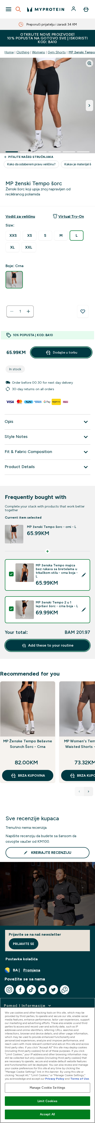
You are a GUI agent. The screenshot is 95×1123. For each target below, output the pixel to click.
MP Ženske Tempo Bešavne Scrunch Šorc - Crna (27, 744)
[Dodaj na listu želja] (83, 311)
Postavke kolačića (22, 959)
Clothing (22, 52)
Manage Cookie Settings (47, 1087)
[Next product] (88, 791)
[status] (20, 311)
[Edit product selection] (83, 575)
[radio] (13, 236)
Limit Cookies (47, 1101)
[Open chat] (64, 989)
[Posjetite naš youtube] (42, 989)
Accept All (47, 1114)
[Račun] (74, 9)
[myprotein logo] (45, 9)
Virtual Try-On (71, 216)
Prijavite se (23, 944)
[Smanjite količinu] (12, 311)
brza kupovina (31, 775)
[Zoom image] (89, 63)
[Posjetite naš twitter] (53, 989)
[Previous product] (79, 791)
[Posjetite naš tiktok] (31, 989)
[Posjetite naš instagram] (9, 989)
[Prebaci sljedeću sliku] (89, 105)
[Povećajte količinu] (28, 311)
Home (9, 52)
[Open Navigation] (8, 9)
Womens (38, 52)
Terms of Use (79, 1078)
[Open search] (18, 9)
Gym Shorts (57, 52)
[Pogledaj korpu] (86, 9)
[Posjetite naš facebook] (20, 989)
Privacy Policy (54, 1078)
